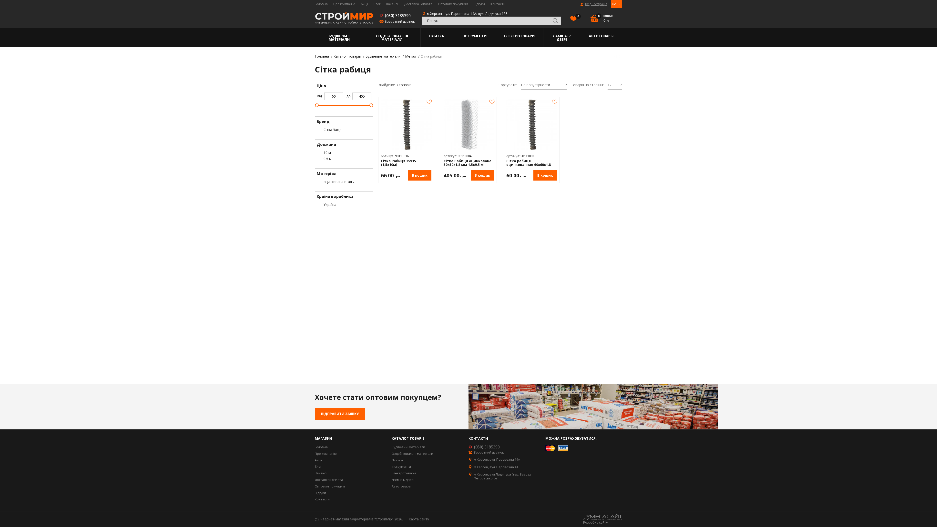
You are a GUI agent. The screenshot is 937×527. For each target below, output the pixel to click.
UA (614, 4)
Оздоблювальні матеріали (392, 38)
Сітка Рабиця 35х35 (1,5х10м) (398, 163)
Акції (364, 4)
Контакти (497, 4)
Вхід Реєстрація (596, 4)
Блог (377, 4)
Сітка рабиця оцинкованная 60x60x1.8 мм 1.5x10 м (528, 163)
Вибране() (577, 16)
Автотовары (601, 36)
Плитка (436, 36)
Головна (321, 4)
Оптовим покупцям (453, 4)
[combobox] (544, 85)
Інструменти (474, 36)
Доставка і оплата (418, 4)
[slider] (317, 105)
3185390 (398, 16)
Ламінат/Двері (562, 38)
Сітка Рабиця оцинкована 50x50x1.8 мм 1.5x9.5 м (467, 163)
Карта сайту (419, 519)
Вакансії (392, 4)
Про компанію (344, 4)
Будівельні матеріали (339, 38)
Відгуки (479, 4)
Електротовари (519, 36)
